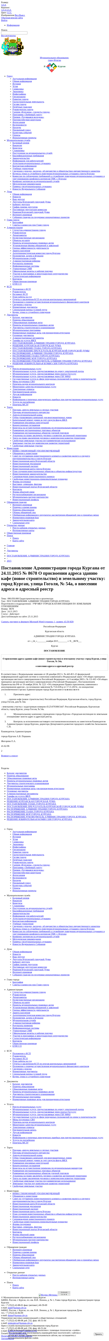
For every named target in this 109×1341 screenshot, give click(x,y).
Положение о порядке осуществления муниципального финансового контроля (50, 302)
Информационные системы (25, 266)
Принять (98, 1334)
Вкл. (17, 15)
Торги (10, 407)
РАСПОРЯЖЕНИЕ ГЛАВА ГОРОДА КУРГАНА (36, 356)
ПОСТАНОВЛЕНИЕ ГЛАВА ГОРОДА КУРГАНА (37, 348)
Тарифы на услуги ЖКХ (24, 340)
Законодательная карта (23, 520)
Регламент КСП (20, 294)
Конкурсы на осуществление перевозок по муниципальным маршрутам (47, 428)
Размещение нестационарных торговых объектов (36, 430)
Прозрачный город (21, 130)
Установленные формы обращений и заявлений (35, 245)
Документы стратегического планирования (33, 327)
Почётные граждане (22, 107)
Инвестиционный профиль (25, 499)
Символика (18, 89)
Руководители (19, 232)
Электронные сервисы (23, 389)
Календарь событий (22, 132)
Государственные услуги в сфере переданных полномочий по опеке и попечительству (54, 379)
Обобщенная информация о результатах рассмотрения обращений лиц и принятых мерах (55, 515)
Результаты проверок (22, 263)
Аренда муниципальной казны (27, 415)
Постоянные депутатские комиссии (29, 209)
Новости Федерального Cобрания (28, 189)
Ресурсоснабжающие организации (29, 494)
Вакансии (17, 145)
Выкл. (22, 15)
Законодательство (21, 158)
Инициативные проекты (24, 137)
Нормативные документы (24, 307)
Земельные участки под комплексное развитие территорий (41, 443)
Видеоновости (19, 125)
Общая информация (22, 81)
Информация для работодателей (28, 161)
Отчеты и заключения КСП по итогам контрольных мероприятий (44, 299)
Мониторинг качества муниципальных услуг (34, 386)
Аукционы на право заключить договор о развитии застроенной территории (49, 435)
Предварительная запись (24, 392)
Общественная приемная (24, 281)
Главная (10, 545)
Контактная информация (24, 166)
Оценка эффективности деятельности (30, 248)
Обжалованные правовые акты (27, 322)
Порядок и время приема (24, 507)
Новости (16, 197)
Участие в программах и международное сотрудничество (40, 274)
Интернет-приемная (22, 214)
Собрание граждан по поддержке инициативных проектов (41, 217)
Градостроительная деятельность (28, 102)
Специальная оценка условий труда (29, 309)
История (16, 84)
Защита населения (21, 250)
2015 (9, 561)
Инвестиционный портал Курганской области (34, 487)
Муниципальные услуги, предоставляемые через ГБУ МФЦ (41, 376)
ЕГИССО (17, 284)
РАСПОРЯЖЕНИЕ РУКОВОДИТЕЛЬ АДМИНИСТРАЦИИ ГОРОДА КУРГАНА (52, 361)
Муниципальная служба (18, 140)
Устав (15, 86)
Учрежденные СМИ (22, 268)
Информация (13, 25)
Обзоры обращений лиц (24, 512)
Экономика (17, 91)
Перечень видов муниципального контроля (33, 384)
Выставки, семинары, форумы (27, 484)
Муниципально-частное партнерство (30, 497)
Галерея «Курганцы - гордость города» (31, 112)
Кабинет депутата (21, 204)
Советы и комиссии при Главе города (30, 225)
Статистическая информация (26, 276)
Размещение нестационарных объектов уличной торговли (40, 433)
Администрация (15, 227)
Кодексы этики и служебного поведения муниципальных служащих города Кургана (53, 173)
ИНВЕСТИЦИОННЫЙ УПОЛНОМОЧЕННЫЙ (36, 451)
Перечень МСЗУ (20, 404)
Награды (16, 127)
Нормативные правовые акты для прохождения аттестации (41, 333)
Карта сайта (18, 540)
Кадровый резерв (20, 143)
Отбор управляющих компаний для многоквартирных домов (42, 417)
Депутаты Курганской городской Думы (31, 202)
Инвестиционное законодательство (29, 474)
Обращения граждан (17, 502)
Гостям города (19, 104)
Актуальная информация (24, 78)
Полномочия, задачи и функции (27, 256)
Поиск (10, 535)
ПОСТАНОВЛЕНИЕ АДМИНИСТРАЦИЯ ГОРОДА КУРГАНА (43, 343)
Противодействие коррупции (26, 119)
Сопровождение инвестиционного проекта (33, 476)
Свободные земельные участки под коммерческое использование (44, 440)
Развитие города (20, 99)
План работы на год (22, 297)
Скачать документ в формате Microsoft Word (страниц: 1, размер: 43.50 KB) (37, 621)
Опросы (16, 135)
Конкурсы (17, 148)
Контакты (17, 279)
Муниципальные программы (26, 330)
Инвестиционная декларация (26, 463)
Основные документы (23, 335)
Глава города (13, 220)
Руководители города (22, 109)
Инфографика (19, 94)
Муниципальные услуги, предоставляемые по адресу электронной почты (48, 371)
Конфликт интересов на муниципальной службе (35, 181)
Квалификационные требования (28, 155)
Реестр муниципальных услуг (26, 368)
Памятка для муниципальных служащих (32, 186)
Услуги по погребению (23, 402)
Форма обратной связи (23, 492)
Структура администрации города (29, 230)
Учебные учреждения (22, 168)
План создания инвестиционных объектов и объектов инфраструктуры (47, 471)
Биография (17, 222)
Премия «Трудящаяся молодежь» (28, 117)
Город (9, 76)
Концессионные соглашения (26, 425)
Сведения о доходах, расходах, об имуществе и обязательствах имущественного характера (56, 171)
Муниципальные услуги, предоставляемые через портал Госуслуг (44, 374)
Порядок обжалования (23, 320)
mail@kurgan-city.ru (17, 1307)
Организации (19, 96)
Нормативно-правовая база (25, 517)
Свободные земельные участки (27, 445)
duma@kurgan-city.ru (17, 1315)
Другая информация (22, 394)
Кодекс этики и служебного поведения (31, 312)
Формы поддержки (21, 481)
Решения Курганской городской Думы (31, 212)
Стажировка (18, 150)
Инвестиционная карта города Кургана (31, 469)
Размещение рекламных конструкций (30, 422)
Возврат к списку (9, 755)
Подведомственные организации (28, 238)
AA (3, 10)
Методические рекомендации (26, 184)
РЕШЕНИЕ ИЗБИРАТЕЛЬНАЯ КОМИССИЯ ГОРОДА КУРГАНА (45, 363)
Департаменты (19, 235)
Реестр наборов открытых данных (29, 528)
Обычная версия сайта (12, 18)
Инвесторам (13, 448)
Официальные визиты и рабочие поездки (32, 271)
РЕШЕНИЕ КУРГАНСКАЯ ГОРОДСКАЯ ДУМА (36, 345)
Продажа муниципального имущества (31, 412)
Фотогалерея (18, 122)
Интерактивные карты (23, 530)
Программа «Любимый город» (27, 114)
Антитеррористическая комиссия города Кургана (36, 253)
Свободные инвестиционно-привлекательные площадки (40, 479)
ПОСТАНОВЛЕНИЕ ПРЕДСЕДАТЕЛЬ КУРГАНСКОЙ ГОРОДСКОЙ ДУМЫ (50, 351)
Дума (9, 191)
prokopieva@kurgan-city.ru (20, 1323)
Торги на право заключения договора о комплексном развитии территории (48, 438)
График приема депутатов (25, 207)
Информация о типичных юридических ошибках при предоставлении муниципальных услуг (57, 399)
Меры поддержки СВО (23, 381)
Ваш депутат (18, 199)
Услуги (10, 366)
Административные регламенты (28, 338)
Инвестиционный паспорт (25, 466)
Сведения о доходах (22, 304)
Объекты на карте (21, 240)
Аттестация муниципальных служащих (31, 163)
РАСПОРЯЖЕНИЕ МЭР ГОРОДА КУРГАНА (34, 358)
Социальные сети (21, 522)
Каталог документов (22, 317)
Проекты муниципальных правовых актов (33, 243)
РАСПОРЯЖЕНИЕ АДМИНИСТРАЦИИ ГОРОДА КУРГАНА (42, 353)
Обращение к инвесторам (24, 453)
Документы (12, 315)
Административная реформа (26, 261)
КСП (9, 286)
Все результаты (8, 35)
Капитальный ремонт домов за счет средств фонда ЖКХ (39, 420)
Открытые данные (16, 525)
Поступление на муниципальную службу (32, 153)
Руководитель (19, 291)
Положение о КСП (21, 289)
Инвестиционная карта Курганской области (33, 461)
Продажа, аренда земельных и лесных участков (35, 410)
